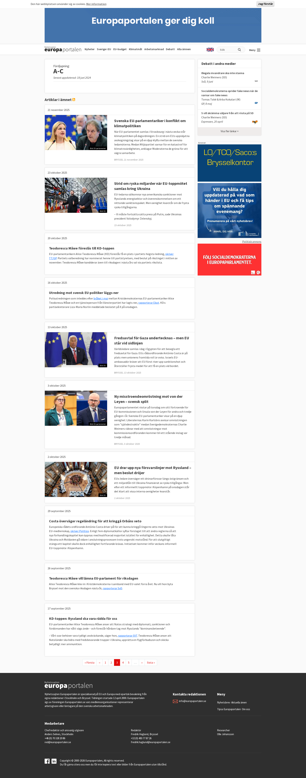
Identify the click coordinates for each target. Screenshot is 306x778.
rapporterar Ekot (148, 302)
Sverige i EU (104, 49)
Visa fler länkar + (230, 131)
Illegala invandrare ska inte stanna (222, 73)
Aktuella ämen (239, 702)
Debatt (170, 49)
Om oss (246, 709)
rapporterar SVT (127, 635)
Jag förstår (265, 4)
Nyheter (90, 49)
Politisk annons (251, 241)
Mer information (96, 4)
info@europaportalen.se (192, 701)
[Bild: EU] (76, 195)
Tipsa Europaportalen (229, 709)
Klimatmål (135, 49)
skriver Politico (79, 531)
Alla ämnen (184, 49)
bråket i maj (101, 298)
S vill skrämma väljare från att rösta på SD (227, 113)
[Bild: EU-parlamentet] (76, 132)
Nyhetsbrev (223, 702)
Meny (252, 50)
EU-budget (120, 49)
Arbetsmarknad (154, 49)
